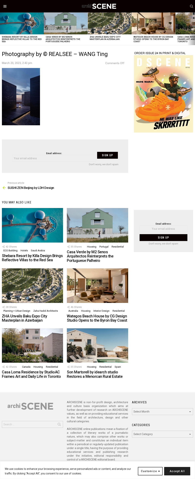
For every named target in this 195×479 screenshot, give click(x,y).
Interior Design (101, 310)
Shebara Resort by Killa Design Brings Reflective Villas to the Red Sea (22, 39)
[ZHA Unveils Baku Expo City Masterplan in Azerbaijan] (110, 23)
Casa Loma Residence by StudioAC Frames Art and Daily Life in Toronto (31, 374)
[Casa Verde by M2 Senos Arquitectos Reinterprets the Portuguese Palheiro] (66, 23)
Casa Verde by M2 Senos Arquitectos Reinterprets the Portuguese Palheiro (63, 39)
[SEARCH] (191, 6)
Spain (118, 366)
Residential (118, 246)
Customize (149, 471)
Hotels (24, 250)
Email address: (54, 153)
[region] (97, 470)
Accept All (177, 471)
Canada (26, 366)
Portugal (104, 246)
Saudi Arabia (38, 250)
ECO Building (10, 250)
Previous (2, 28)
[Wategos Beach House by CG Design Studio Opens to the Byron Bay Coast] (153, 23)
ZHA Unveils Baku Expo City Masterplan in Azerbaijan (105, 38)
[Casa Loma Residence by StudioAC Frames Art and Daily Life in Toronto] (32, 345)
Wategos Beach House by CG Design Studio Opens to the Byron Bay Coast (153, 39)
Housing (91, 246)
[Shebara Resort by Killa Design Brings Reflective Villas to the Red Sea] (22, 23)
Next (193, 28)
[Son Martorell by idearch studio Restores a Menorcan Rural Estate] (97, 345)
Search (59, 425)
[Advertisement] (163, 173)
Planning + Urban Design (16, 310)
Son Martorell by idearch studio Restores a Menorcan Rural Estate (94, 374)
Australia (73, 310)
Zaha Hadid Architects (45, 310)
